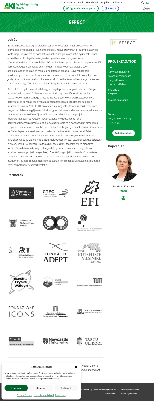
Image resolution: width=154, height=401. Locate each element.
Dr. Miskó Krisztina (123, 186)
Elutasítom (41, 388)
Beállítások (65, 388)
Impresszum (60, 395)
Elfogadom (16, 388)
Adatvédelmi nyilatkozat (44, 395)
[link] (148, 2)
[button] (76, 366)
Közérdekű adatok (80, 390)
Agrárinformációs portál (82, 8)
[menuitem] (67, 2)
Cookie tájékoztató (24, 395)
